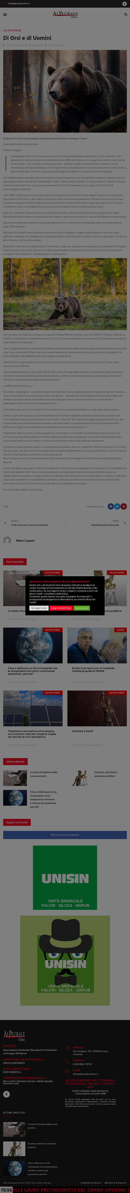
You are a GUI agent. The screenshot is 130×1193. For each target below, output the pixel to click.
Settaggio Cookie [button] (39, 608)
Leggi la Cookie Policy (61, 608)
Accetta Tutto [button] (81, 608)
